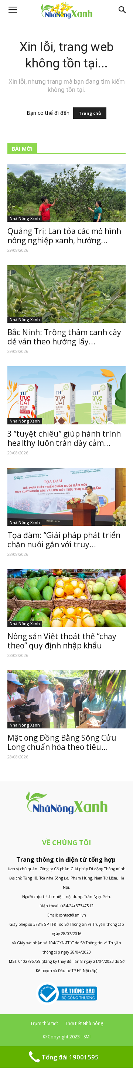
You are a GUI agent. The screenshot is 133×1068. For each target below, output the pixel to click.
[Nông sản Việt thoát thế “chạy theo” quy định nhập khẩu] (66, 598)
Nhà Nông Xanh (25, 218)
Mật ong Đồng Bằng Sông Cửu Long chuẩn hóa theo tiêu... (61, 742)
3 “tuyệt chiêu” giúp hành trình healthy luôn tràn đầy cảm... (64, 438)
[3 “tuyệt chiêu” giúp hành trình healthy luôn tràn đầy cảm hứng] (66, 395)
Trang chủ (90, 113)
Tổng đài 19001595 (70, 1057)
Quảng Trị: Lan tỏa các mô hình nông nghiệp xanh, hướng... (64, 236)
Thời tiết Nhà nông (84, 1023)
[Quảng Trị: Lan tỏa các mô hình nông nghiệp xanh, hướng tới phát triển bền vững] (66, 193)
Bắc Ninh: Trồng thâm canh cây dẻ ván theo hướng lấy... (64, 337)
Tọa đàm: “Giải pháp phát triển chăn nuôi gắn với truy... (63, 540)
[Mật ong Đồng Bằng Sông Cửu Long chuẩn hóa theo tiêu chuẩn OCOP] (66, 699)
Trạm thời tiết (44, 1023)
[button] (122, 10)
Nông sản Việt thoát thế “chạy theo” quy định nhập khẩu (61, 641)
